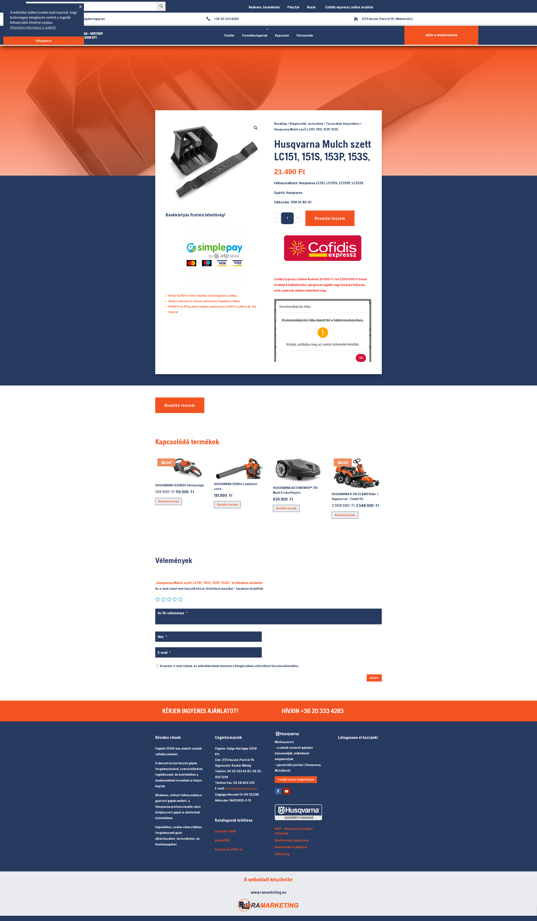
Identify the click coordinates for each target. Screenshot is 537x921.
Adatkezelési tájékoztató (292, 840)
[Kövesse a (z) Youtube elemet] (286, 791)
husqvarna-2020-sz (228, 849)
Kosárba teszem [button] (168, 501)
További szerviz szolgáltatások (296, 779)
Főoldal (229, 35)
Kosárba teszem (330, 218)
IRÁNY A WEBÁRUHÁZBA (441, 35)
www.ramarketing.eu (268, 892)
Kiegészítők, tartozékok (306, 123)
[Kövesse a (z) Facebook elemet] (278, 791)
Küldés (374, 677)
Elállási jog (282, 854)
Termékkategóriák (254, 35)
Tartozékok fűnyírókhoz (343, 123)
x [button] (80, 6)
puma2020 (222, 840)
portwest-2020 (225, 831)
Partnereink (305, 35)
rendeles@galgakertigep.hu (241, 788)
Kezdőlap (280, 123)
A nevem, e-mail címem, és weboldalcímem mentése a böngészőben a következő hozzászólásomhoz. (229, 666)
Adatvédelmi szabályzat (291, 847)
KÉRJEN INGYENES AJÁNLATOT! (200, 710)
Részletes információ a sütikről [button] (33, 27)
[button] (255, 128)
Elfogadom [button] (43, 40)
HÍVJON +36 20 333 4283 (313, 710)
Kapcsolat (282, 35)
